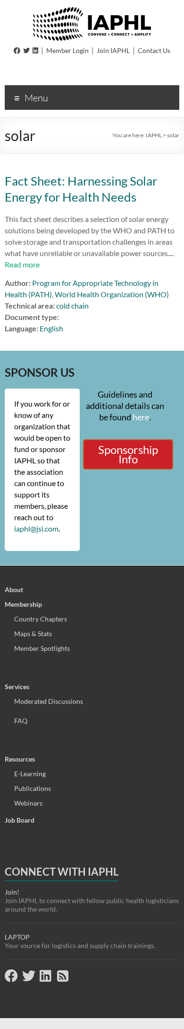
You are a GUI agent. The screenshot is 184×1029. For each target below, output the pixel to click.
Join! (12, 892)
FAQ (20, 721)
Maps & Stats (33, 634)
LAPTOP (17, 937)
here (141, 417)
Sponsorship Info (128, 454)
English (51, 328)
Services (17, 687)
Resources (20, 759)
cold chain (72, 305)
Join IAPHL (113, 50)
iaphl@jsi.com (36, 528)
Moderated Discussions (48, 701)
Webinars (28, 803)
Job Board (19, 820)
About (14, 589)
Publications (32, 788)
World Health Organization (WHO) (112, 294)
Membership (23, 604)
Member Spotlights (42, 648)
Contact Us (154, 50)
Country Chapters (40, 619)
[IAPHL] (92, 11)
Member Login (67, 50)
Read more (22, 264)
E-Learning (30, 774)
